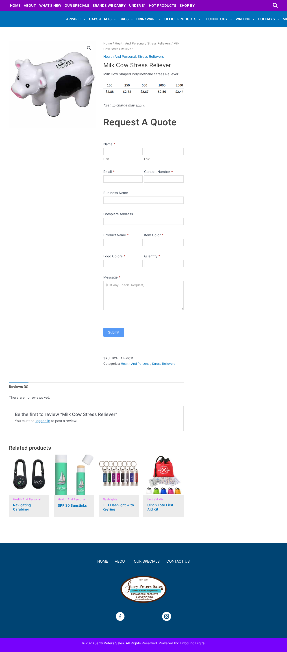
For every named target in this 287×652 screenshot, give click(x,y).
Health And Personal (129, 43)
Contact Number (158, 172)
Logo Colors (114, 256)
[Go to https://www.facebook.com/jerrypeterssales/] (120, 617)
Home (107, 43)
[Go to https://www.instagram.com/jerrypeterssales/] (166, 617)
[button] (275, 5)
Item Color (153, 235)
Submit (113, 332)
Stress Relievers (159, 43)
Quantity (152, 256)
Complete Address (118, 214)
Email (109, 172)
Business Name (115, 193)
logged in (42, 421)
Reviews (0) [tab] (18, 387)
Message (111, 277)
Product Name (116, 235)
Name (109, 144)
